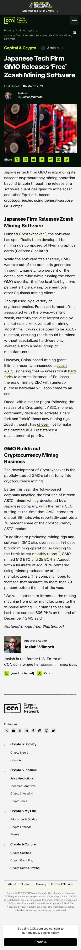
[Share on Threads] (25, 159)
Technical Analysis (23, 786)
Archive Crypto (25, 30)
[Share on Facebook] (41, 159)
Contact (26, 884)
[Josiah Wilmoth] (12, 644)
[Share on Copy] (66, 159)
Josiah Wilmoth (32, 97)
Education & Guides (23, 819)
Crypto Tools (18, 801)
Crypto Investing (21, 793)
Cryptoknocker (31, 234)
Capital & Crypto (20, 47)
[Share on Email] (58, 159)
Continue (40, 942)
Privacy (41, 884)
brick (25, 418)
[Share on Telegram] (50, 159)
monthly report (45, 554)
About (12, 884)
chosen (43, 424)
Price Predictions (22, 778)
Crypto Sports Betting (24, 868)
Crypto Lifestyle (21, 827)
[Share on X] (17, 159)
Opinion (15, 760)
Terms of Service (62, 884)
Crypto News (19, 752)
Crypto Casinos (20, 853)
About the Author (35, 641)
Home (7, 30)
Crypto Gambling (21, 860)
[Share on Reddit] (33, 159)
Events (14, 834)
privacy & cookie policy (43, 933)
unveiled (28, 495)
